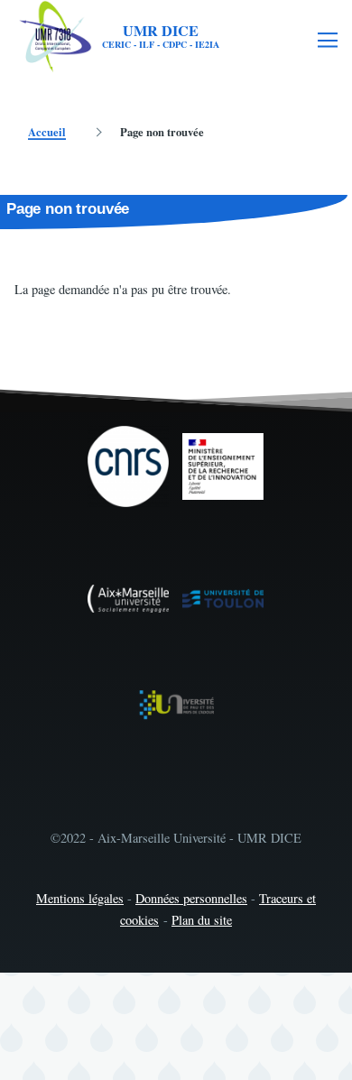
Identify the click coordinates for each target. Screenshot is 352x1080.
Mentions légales (80, 898)
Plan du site (201, 919)
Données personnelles (191, 898)
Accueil (47, 132)
